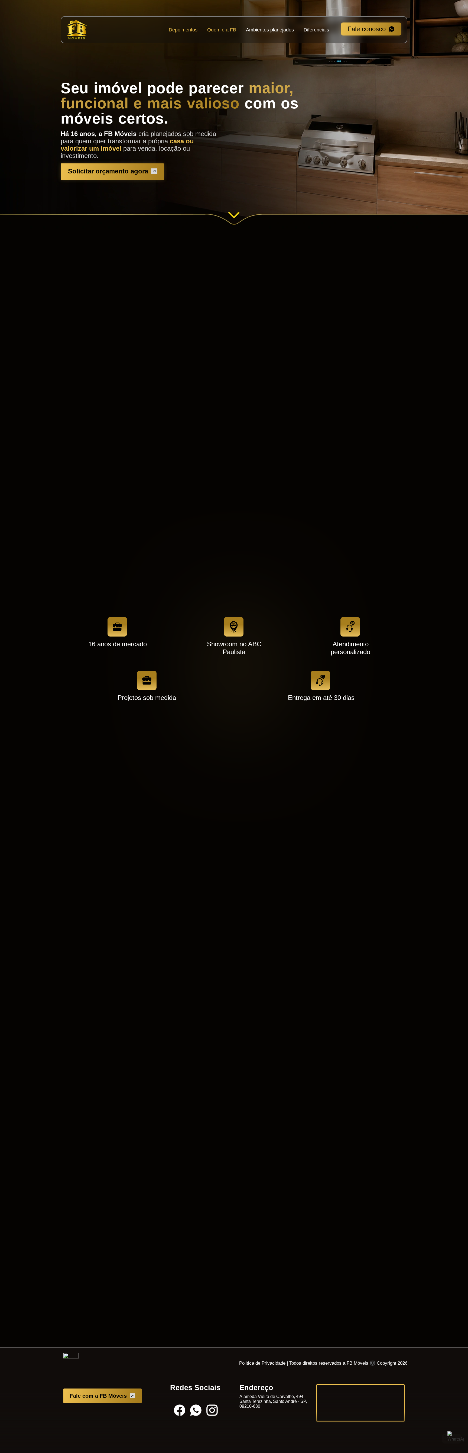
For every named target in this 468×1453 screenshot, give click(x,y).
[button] (180, 356)
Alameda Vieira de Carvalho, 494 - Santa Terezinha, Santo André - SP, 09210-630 (273, 1401)
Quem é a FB (221, 30)
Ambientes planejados (270, 30)
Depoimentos (183, 30)
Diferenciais (316, 30)
